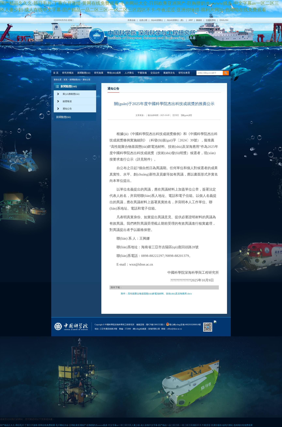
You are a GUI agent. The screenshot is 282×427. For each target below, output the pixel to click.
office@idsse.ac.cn (174, 329)
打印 (176, 115)
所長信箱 (131, 20)
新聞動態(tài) (75, 79)
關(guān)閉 (186, 115)
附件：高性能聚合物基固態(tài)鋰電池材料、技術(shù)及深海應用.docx (156, 293)
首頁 (65, 79)
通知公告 (86, 79)
